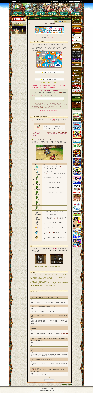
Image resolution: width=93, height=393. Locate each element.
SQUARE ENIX (15, 1)
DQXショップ (75, 13)
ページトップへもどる (67, 384)
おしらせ (17, 13)
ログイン (18, 18)
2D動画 (16, 25)
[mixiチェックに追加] (65, 21)
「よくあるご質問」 (40, 107)
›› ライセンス (52, 388)
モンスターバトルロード (50, 232)
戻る (49, 380)
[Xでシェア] (63, 21)
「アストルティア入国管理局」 (58, 92)
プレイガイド (29, 13)
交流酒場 (40, 13)
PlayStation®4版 (34, 369)
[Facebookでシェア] (60, 21)
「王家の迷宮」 (56, 239)
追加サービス (64, 13)
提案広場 (52, 13)
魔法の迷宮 (56, 218)
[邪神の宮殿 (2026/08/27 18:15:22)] (19, 30)
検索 (81, 1)
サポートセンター (65, 1)
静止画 (21, 25)
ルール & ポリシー (56, 1)
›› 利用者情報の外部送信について (44, 388)
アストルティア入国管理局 (51, 120)
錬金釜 (60, 166)
